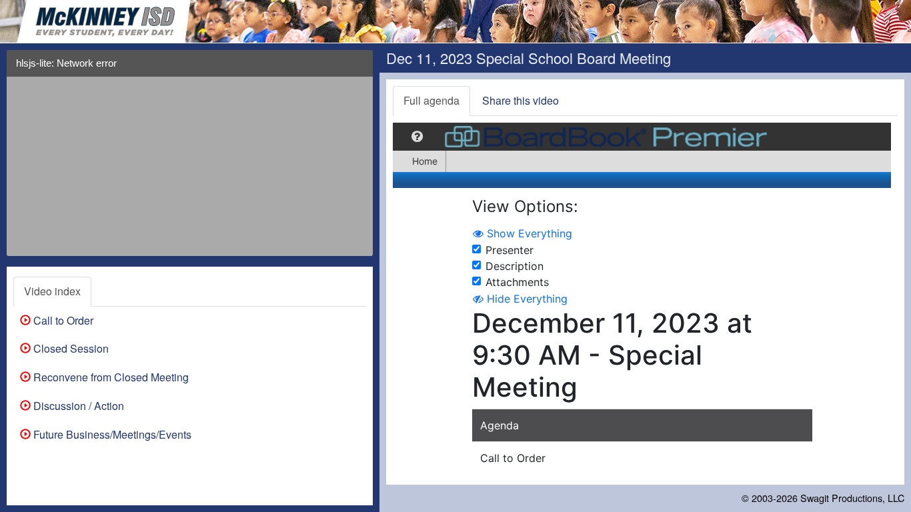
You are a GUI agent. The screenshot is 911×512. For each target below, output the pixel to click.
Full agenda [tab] (431, 100)
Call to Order (62, 320)
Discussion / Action (77, 405)
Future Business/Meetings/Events (111, 434)
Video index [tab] (52, 291)
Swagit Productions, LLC (852, 498)
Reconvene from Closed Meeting (110, 377)
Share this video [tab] (520, 100)
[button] (358, 68)
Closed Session (70, 348)
